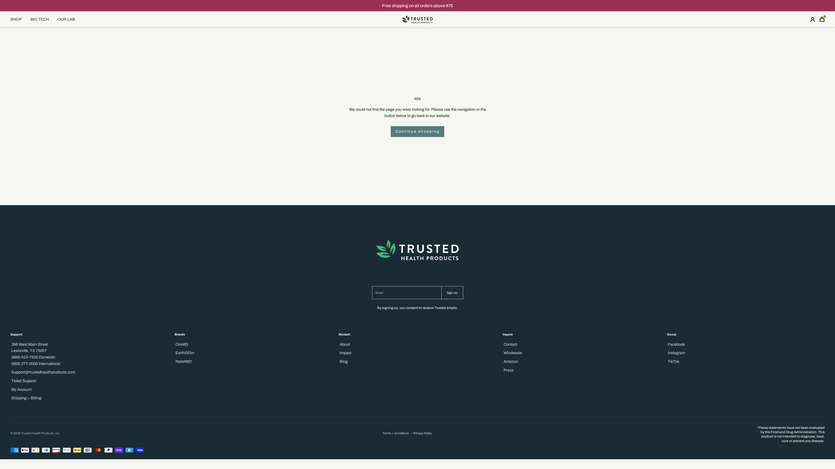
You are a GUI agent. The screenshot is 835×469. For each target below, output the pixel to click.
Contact (510, 344)
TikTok (673, 361)
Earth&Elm (184, 353)
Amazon (511, 361)
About (345, 344)
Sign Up (452, 292)
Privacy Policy (422, 433)
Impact (345, 353)
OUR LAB (66, 19)
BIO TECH (39, 19)
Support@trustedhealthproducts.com (43, 372)
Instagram (676, 353)
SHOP (16, 19)
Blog (344, 361)
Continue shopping (417, 131)
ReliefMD (183, 361)
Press (509, 370)
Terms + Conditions (395, 433)
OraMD (181, 344)
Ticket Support (23, 381)
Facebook (676, 344)
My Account (21, 389)
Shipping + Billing (26, 398)
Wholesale (513, 353)
